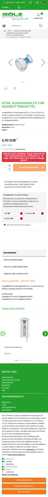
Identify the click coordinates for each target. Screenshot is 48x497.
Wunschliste (6, 410)
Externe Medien (11, 467)
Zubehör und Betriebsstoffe (22, 31)
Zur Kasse (5, 388)
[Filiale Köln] (9, 213)
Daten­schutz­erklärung (16, 455)
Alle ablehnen (24, 492)
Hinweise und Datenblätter (16, 274)
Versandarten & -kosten (11, 380)
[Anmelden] (31, 3)
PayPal (8, 469)
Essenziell (9, 459)
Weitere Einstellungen (10, 475)
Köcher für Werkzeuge (13, 347)
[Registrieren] (38, 3)
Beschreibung (10, 253)
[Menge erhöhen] (9, 165)
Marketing (10, 464)
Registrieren (6, 402)
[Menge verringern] (9, 169)
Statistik (9, 462)
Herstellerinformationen (16, 267)
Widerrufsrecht (7, 383)
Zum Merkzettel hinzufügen (18, 225)
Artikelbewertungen (13, 260)
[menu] (4, 26)
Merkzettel (22, 7)
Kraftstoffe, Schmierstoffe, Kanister (18, 33)
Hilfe (3, 390)
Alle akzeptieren (24, 480)
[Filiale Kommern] (34, 213)
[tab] (24, 252)
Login (4, 405)
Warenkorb (38, 16)
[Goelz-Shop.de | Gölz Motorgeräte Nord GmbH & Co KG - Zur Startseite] (15, 16)
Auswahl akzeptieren (24, 486)
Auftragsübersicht (9, 407)
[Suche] (40, 26)
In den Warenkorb (28, 167)
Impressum (30, 449)
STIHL (10, 31)
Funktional (10, 472)
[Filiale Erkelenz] (12, 218)
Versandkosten (20, 149)
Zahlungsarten (7, 377)
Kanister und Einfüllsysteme (15, 35)
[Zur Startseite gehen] (4, 31)
